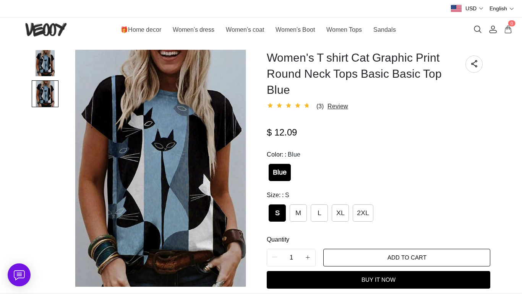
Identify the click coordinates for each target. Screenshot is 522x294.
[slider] (290, 105)
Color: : (283, 154)
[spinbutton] (291, 257)
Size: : (278, 195)
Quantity (278, 239)
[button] (474, 9)
